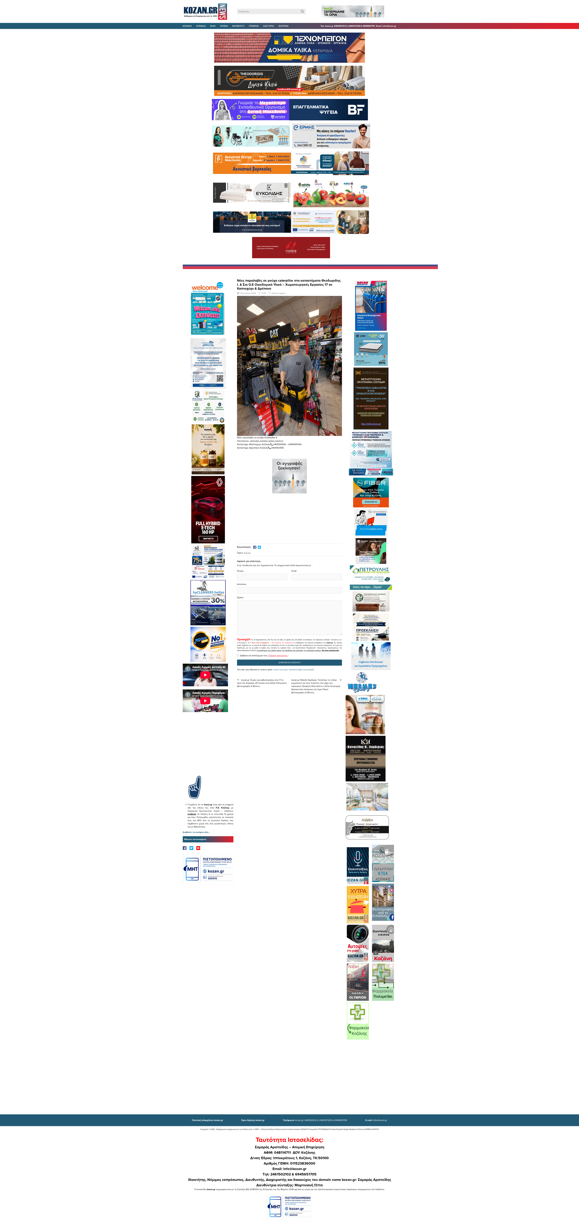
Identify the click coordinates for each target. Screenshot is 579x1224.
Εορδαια (201, 25)
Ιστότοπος (241, 584)
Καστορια (268, 25)
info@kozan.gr (376, 1120)
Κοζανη (187, 25)
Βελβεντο (238, 25)
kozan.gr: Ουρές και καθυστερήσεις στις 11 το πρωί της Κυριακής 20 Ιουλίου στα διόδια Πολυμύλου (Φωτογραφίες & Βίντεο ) (262, 683)
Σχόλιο (240, 597)
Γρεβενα (254, 25)
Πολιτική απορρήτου (260, 642)
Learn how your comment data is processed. (293, 669)
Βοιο (213, 25)
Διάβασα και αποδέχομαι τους (264, 655)
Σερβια (224, 25)
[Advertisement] (208, 748)
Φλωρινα (283, 25)
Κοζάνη (247, 552)
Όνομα (240, 570)
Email (294, 570)
